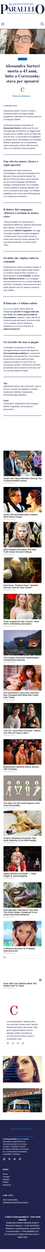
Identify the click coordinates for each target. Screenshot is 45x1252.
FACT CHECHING (10, 1199)
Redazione (25, 96)
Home (5, 1174)
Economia (7, 1184)
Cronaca (22, 59)
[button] (42, 24)
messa (6, 323)
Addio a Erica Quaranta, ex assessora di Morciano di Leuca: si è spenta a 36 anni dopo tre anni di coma (14, 1071)
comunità (10, 308)
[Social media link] (8, 1043)
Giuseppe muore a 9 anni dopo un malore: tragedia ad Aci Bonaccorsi (30, 1102)
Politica (6, 1182)
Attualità (6, 1179)
